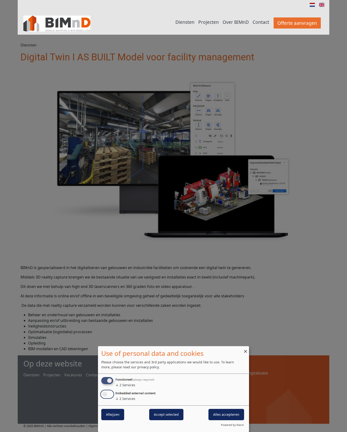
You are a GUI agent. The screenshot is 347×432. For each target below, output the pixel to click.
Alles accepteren (226, 414)
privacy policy (148, 367)
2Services (125, 385)
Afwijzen (112, 414)
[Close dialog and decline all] (245, 349)
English (321, 5)
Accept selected (166, 414)
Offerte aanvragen (297, 23)
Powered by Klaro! (232, 425)
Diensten (185, 22)
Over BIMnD (236, 22)
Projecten (208, 22)
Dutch (312, 5)
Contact (261, 22)
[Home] (56, 24)
